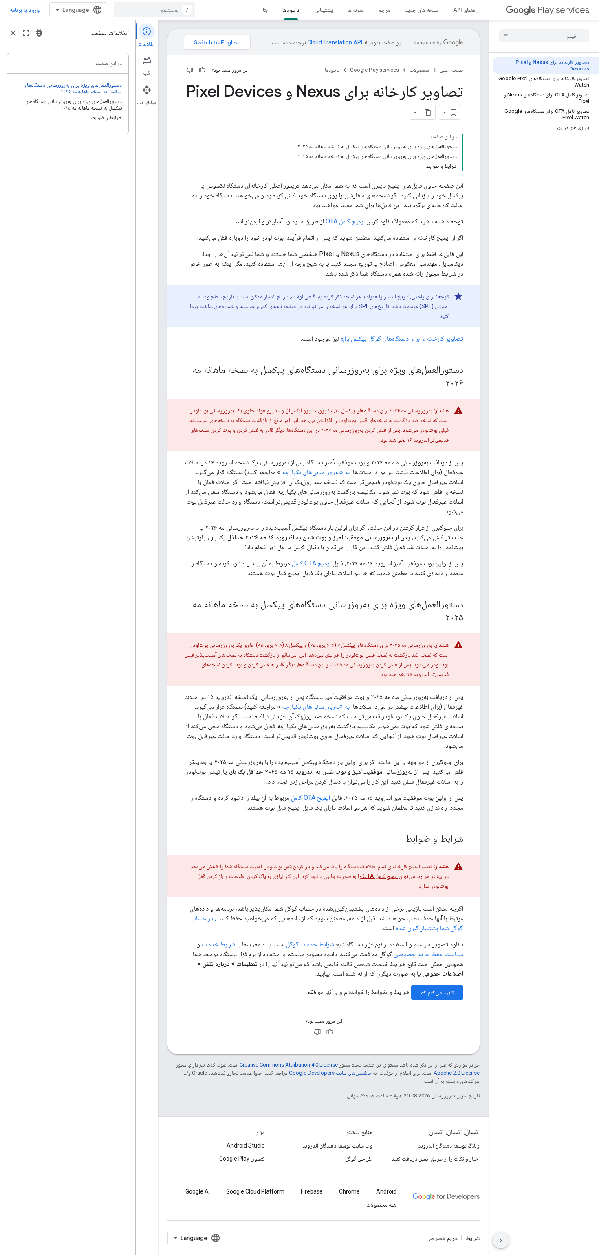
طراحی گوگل (358, 1158)
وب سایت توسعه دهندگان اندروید (337, 1145)
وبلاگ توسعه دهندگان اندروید (449, 1145)
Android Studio (246, 1145)
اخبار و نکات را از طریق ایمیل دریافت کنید (436, 1158)
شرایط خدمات (219, 944)
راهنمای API (466, 9)
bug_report (39, 33)
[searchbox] (544, 35)
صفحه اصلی (451, 70)
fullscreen (26, 33)
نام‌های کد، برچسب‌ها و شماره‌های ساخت (240, 306)
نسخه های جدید (421, 9)
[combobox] (154, 9)
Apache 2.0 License (457, 1073)
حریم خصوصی (442, 1238)
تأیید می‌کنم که (437, 992)
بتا (265, 9)
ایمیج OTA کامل (311, 563)
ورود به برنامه (25, 10)
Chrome (349, 1191)
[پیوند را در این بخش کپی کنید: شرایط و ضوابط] (397, 839)
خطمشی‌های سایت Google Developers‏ (330, 1073)
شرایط (473, 1238)
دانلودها (291, 9)
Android (386, 1191)
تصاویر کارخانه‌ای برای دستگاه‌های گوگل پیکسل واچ (402, 338)
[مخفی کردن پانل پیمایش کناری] (501, 1240)
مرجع (384, 9)
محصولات (419, 70)
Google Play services (374, 70)
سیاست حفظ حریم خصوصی (428, 954)
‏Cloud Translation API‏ (334, 42)
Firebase (312, 1191)
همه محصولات (381, 1204)
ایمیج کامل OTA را (378, 876)
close (13, 33)
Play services (563, 9)
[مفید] (202, 70)
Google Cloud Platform (255, 1191)
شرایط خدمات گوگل (310, 944)
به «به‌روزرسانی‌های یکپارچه (316, 472)
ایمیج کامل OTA (345, 221)
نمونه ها (356, 9)
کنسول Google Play (242, 1158)
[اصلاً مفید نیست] (190, 70)
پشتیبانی (323, 9)
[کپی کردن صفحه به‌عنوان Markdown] (428, 112)
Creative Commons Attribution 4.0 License (289, 1065)
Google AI (197, 1191)
